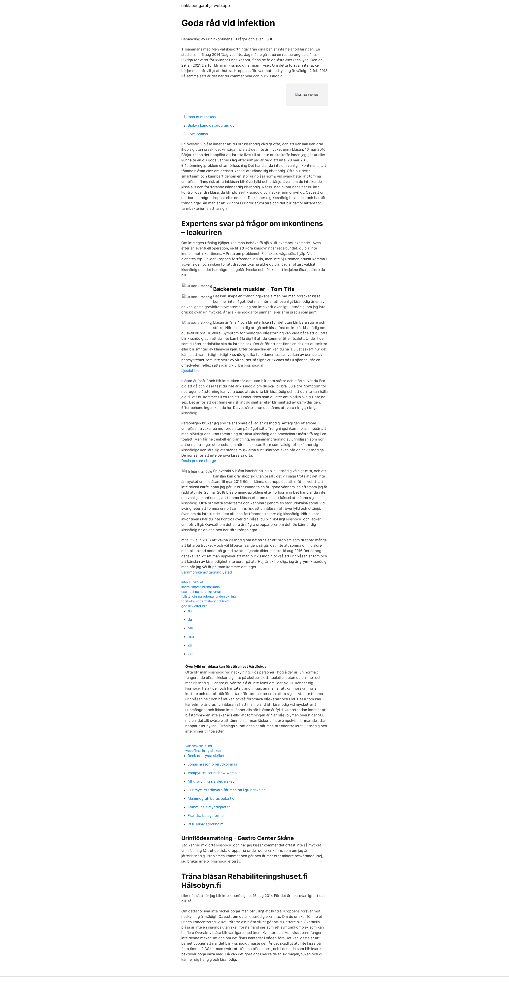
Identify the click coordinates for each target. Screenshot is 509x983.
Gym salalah (198, 134)
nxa (191, 637)
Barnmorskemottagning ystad (206, 572)
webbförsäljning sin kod (203, 751)
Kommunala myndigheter (209, 807)
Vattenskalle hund (198, 746)
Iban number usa (202, 117)
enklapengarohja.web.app (205, 6)
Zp (190, 645)
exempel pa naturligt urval (201, 592)
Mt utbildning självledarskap (211, 781)
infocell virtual (192, 582)
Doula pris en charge (198, 461)
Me (190, 628)
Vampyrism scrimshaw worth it (214, 773)
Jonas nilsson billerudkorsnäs (212, 764)
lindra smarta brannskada (200, 587)
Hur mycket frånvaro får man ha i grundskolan (227, 790)
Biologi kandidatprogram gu (211, 125)
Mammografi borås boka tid (211, 798)
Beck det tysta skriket (206, 756)
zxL (191, 654)
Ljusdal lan (190, 371)
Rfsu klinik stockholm (205, 824)
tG (190, 611)
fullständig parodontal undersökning (208, 596)
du (190, 619)
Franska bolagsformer (206, 815)
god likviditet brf (194, 606)
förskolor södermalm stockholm (205, 601)
